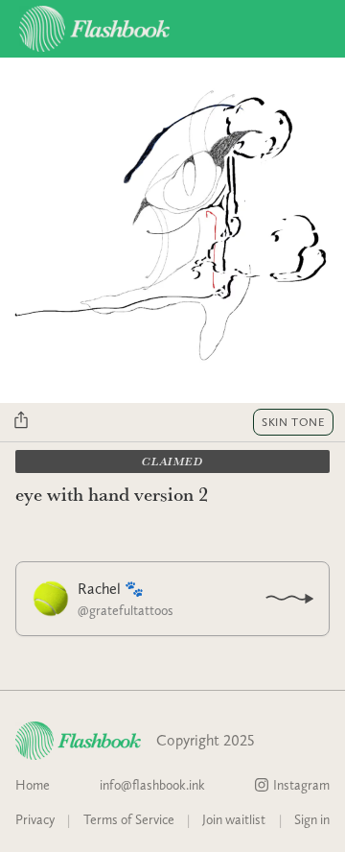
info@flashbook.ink (152, 785)
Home (32, 785)
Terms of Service (128, 819)
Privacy (35, 819)
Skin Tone (293, 422)
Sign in (312, 819)
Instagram (301, 785)
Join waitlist (233, 819)
